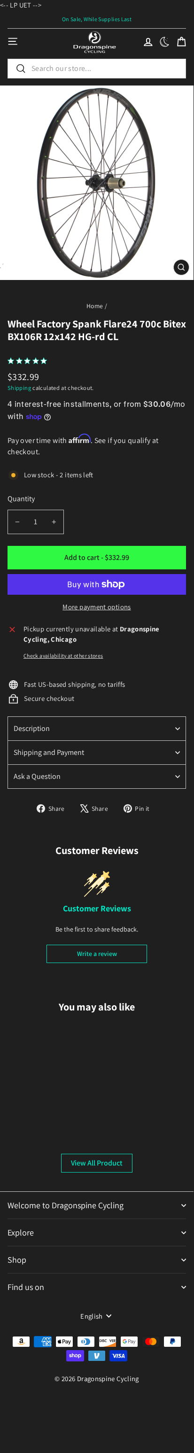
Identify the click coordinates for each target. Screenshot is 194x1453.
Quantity (21, 499)
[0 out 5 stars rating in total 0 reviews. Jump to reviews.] (30, 360)
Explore (21, 1232)
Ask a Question (37, 776)
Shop (17, 1259)
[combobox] (97, 68)
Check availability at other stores (63, 655)
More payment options (96, 606)
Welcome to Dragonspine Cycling (66, 1205)
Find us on (26, 1287)
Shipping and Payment (49, 752)
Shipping (19, 388)
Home (94, 306)
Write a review (97, 953)
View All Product (97, 1163)
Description (32, 728)
